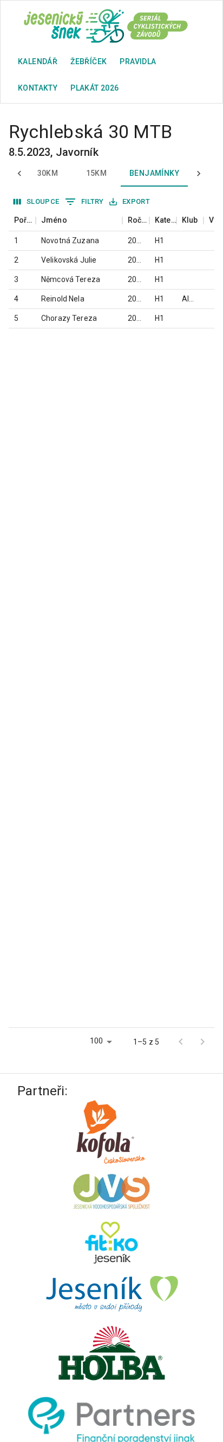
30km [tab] (47, 173)
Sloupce (43, 201)
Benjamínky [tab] (154, 173)
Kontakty (37, 88)
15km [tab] (96, 173)
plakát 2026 (94, 88)
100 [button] (96, 1040)
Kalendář (37, 61)
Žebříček (88, 61)
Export (136, 201)
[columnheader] (22, 220)
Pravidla (138, 61)
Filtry (92, 201)
